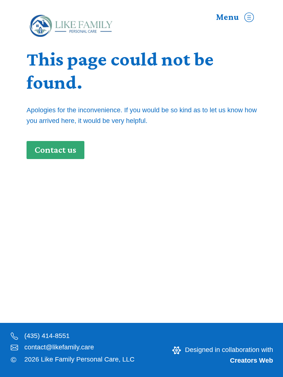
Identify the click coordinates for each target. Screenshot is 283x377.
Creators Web (251, 360)
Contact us (55, 150)
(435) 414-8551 (47, 335)
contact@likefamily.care (59, 347)
